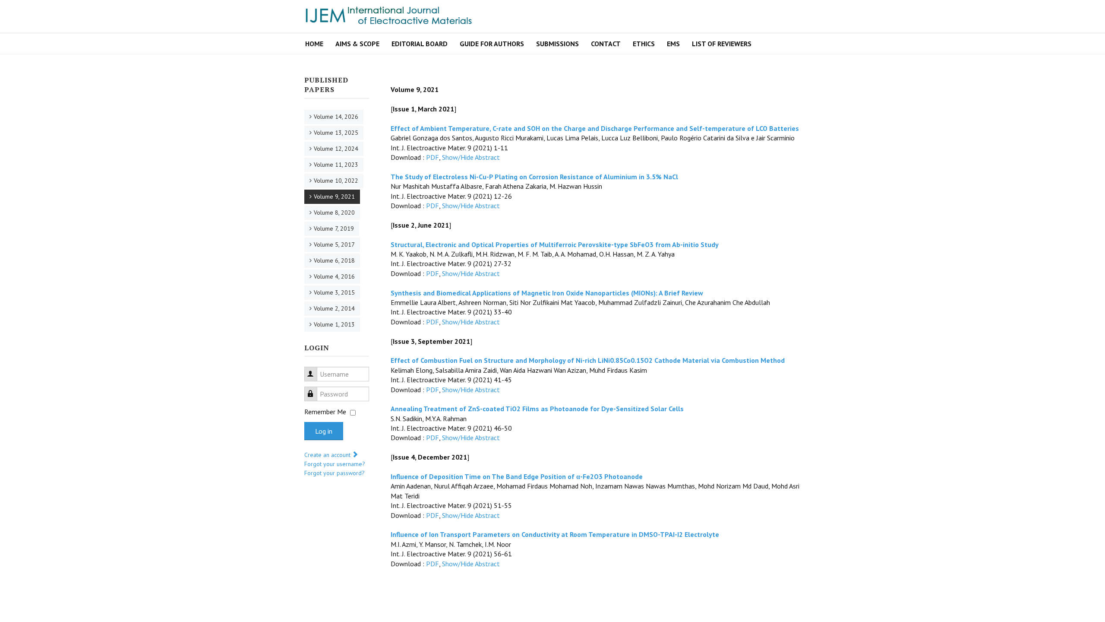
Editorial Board (419, 43)
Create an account (328, 455)
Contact (606, 43)
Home (314, 43)
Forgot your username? (334, 464)
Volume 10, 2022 (336, 180)
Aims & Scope (357, 43)
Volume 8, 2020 (334, 212)
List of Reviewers (721, 43)
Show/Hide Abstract (471, 157)
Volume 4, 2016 (334, 276)
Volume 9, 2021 (334, 196)
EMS (673, 43)
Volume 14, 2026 (336, 117)
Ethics (644, 43)
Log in (323, 431)
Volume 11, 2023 (336, 164)
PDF (432, 157)
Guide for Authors (492, 43)
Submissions (557, 43)
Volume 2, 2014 (334, 308)
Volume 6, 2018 (334, 260)
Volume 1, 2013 (334, 324)
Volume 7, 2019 (334, 228)
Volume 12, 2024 (336, 148)
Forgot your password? (334, 473)
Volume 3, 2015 (334, 292)
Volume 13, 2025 (336, 132)
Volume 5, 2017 (334, 244)
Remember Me (325, 411)
